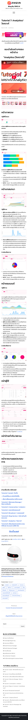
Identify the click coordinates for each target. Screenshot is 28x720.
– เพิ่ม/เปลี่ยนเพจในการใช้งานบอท (11, 499)
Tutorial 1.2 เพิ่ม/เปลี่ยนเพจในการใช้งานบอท (14, 676)
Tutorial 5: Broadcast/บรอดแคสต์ (12, 690)
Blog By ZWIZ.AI (14, 6)
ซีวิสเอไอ (4, 590)
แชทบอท (15, 593)
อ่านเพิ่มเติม (19, 431)
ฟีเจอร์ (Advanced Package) (10, 648)
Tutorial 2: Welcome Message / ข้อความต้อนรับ (11, 503)
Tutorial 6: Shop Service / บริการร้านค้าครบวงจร (14, 517)
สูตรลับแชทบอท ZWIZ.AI (9, 653)
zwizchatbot (17, 587)
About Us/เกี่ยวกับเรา (9, 638)
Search (4, 624)
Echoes (17, 717)
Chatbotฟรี (14, 585)
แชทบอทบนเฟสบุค (16, 595)
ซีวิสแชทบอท (12, 590)
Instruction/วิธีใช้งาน (8, 643)
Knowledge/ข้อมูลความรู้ (9, 640)
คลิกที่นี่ (21, 43)
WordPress (11, 717)
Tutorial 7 (10, 582)
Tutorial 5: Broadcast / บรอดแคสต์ (12, 513)
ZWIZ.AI (9, 587)
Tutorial (22, 585)
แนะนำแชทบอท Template (9, 656)
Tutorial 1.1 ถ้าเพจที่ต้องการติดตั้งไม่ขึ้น (12, 674)
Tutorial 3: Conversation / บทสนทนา (13, 507)
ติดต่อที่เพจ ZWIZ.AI (17, 539)
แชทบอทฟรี (5, 598)
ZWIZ (3, 587)
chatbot (7, 585)
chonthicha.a (11, 27)
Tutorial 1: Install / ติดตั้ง (9, 493)
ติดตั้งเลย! (14, 531)
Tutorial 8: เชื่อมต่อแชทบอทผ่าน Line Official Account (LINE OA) (13, 525)
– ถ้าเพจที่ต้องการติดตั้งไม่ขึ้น (10, 496)
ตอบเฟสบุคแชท (21, 590)
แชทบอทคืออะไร (5, 595)
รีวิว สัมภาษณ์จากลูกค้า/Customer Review (13, 658)
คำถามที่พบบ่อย (7, 651)
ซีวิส (24, 587)
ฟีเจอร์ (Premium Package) (10, 645)
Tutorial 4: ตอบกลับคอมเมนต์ (10, 510)
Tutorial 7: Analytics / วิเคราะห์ (11, 521)
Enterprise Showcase (7, 576)
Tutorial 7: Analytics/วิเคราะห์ (11, 697)
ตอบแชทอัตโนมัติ (6, 593)
